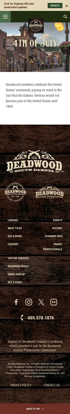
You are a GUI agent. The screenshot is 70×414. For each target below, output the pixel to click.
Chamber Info (53, 236)
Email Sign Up (16, 274)
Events (57, 220)
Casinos (13, 244)
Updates (55, 5)
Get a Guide (15, 282)
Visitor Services (18, 258)
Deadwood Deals (18, 266)
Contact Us (52, 385)
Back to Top (33, 408)
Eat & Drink (15, 236)
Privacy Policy (20, 385)
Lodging (13, 220)
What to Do (15, 228)
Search (63, 16)
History (57, 228)
